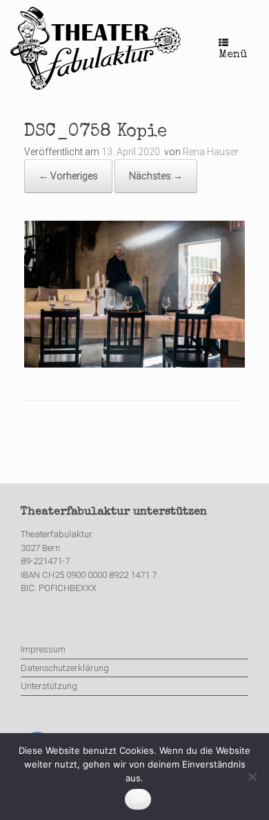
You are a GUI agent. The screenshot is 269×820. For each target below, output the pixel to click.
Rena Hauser (211, 151)
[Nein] (252, 776)
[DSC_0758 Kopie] (134, 364)
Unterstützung (49, 686)
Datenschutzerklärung (65, 668)
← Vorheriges (68, 175)
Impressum (43, 649)
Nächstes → (156, 175)
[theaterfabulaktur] (97, 48)
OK (138, 799)
